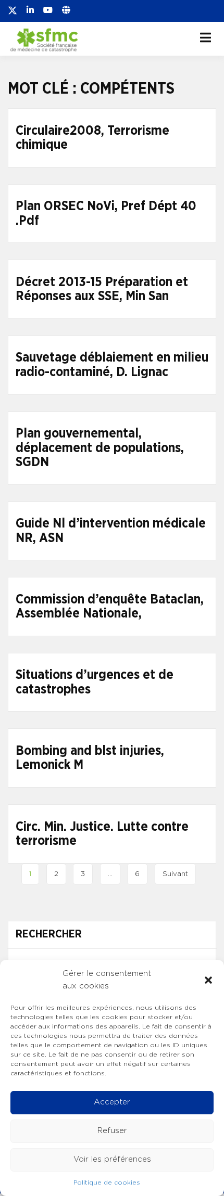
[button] (208, 980)
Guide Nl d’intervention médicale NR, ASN (111, 531)
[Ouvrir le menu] (205, 37)
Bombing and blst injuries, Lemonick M (90, 758)
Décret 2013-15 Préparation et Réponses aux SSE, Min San (102, 289)
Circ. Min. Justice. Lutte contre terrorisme (102, 834)
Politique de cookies (106, 1182)
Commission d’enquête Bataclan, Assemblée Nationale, (110, 607)
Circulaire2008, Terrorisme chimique (92, 138)
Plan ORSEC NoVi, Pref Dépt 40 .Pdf (106, 213)
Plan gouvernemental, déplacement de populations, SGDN (100, 448)
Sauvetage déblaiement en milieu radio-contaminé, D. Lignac (112, 365)
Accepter (112, 1102)
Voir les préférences (112, 1159)
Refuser (112, 1131)
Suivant (175, 874)
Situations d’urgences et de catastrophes (94, 682)
